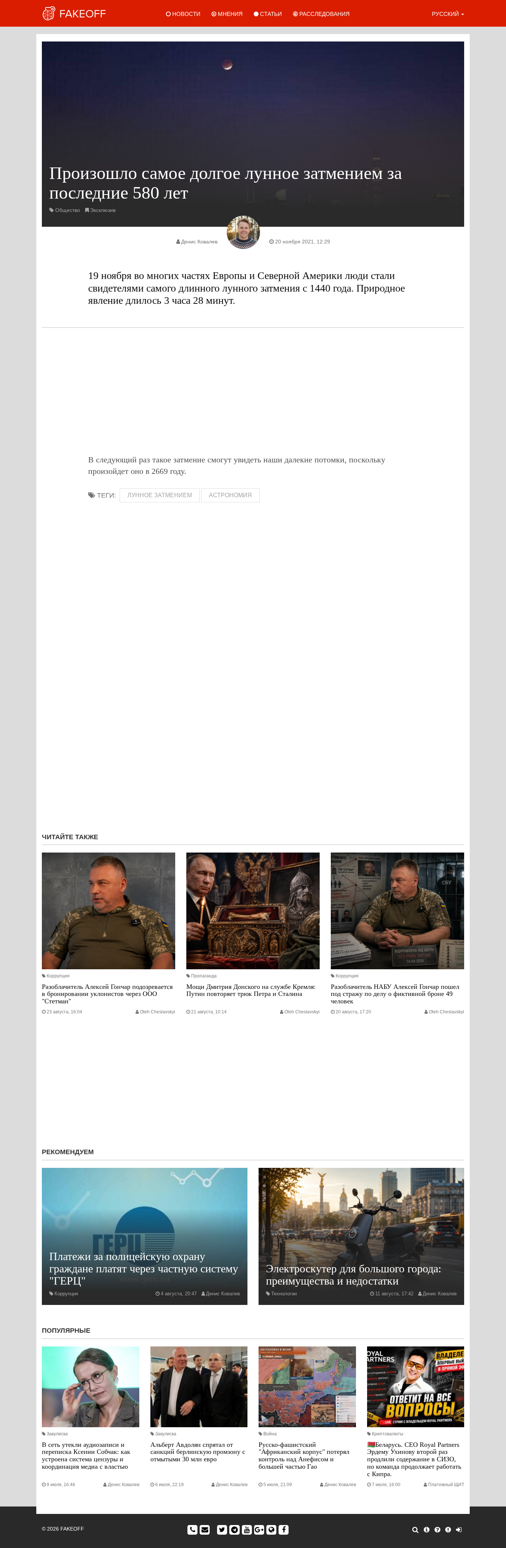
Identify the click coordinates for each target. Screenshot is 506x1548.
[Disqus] (253, 728)
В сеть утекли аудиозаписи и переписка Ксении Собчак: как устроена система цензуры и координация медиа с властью (86, 1455)
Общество (67, 210)
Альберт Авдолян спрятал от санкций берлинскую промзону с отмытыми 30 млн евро (197, 1452)
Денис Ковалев (199, 242)
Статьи (270, 14)
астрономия (230, 495)
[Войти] (459, 1530)
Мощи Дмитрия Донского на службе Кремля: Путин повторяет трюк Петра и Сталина (251, 990)
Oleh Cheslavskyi (157, 1011)
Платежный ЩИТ (446, 1484)
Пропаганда (204, 976)
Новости (185, 14)
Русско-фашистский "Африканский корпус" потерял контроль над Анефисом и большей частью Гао (304, 1455)
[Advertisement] (253, 391)
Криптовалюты (387, 1433)
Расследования (324, 14)
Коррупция (58, 976)
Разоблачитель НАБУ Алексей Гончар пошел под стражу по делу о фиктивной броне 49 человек (395, 994)
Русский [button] (446, 14)
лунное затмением (159, 495)
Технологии (284, 1293)
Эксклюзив (103, 210)
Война (270, 1433)
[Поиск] (415, 1530)
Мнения (229, 14)
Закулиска (57, 1433)
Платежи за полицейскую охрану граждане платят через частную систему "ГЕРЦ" (143, 1268)
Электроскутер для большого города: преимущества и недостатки (353, 1274)
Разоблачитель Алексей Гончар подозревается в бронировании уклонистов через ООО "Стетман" (107, 994)
